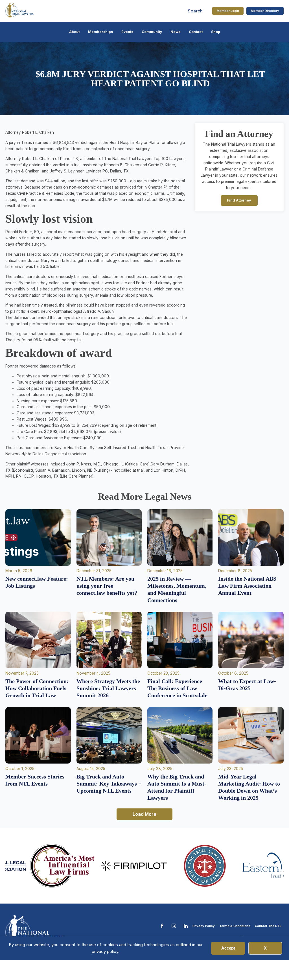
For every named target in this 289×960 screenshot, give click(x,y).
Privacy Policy (203, 926)
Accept (228, 948)
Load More (144, 814)
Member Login (228, 11)
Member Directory (265, 11)
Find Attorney (239, 200)
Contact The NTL (268, 926)
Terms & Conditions (234, 926)
